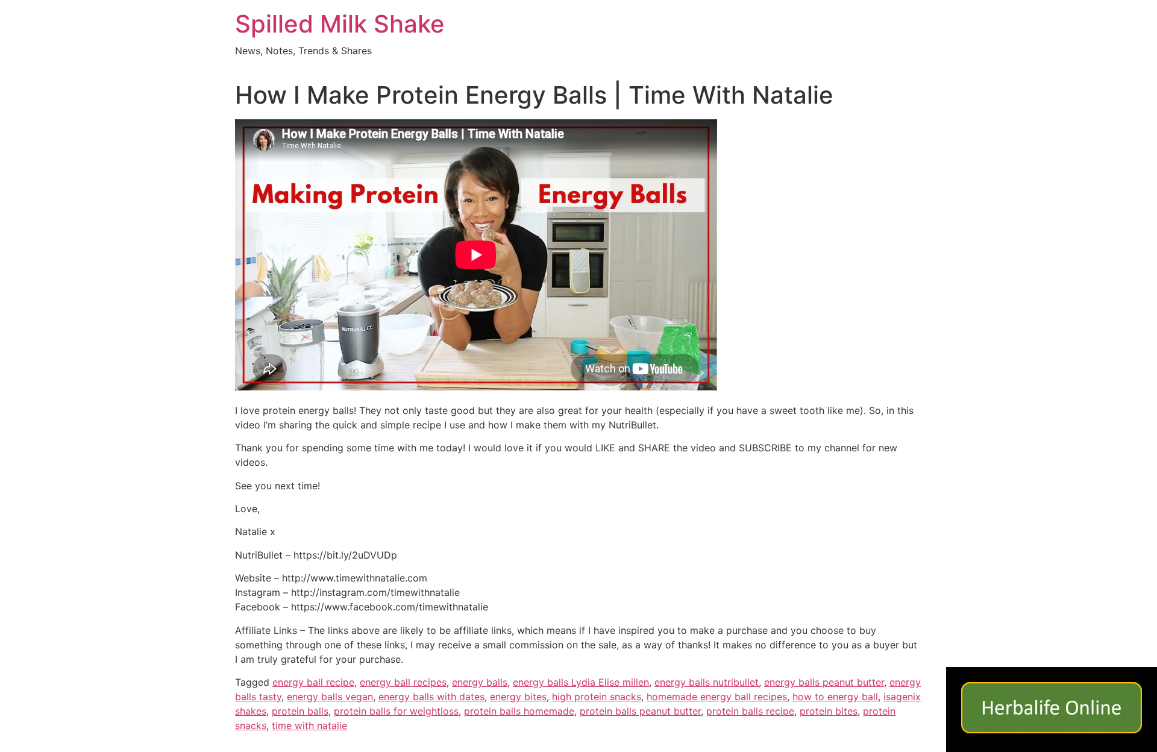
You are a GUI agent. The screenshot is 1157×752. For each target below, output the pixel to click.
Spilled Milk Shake (340, 24)
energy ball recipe (313, 682)
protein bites (829, 711)
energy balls (479, 682)
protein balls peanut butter (640, 711)
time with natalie (309, 725)
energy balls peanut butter (824, 682)
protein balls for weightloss (396, 711)
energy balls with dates (431, 697)
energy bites (518, 697)
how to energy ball (835, 697)
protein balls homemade (519, 711)
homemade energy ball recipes (717, 697)
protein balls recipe (750, 711)
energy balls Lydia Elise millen (581, 682)
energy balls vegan (330, 697)
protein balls (300, 711)
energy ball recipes (403, 682)
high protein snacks (596, 697)
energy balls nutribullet (706, 682)
